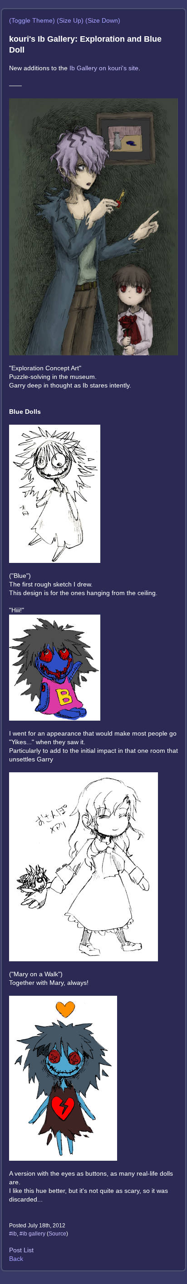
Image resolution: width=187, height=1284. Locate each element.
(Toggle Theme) (32, 20)
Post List (21, 1250)
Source (57, 1234)
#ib (13, 1234)
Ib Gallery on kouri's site (103, 68)
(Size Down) (102, 20)
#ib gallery (32, 1234)
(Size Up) (70, 20)
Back (16, 1258)
